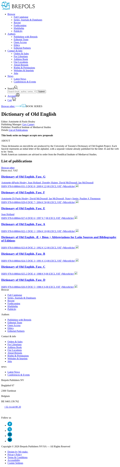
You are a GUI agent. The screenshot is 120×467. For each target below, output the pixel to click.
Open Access (20, 42)
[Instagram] (10, 435)
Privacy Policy (15, 454)
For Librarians (21, 56)
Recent (17, 22)
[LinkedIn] (10, 441)
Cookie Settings (15, 463)
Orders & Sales (21, 53)
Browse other (8, 106)
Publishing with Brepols (26, 36)
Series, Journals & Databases (28, 19)
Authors (11, 34)
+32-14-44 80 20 (12, 407)
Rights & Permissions (24, 67)
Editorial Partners (22, 48)
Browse (11, 14)
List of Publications (18, 130)
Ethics (17, 45)
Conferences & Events (25, 81)
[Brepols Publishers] (18, 9)
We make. (18, 451)
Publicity (18, 31)
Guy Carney (28, 124)
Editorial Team (21, 39)
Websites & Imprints (24, 70)
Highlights (19, 28)
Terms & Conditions (18, 457)
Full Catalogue (21, 17)
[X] (10, 430)
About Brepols (21, 64)
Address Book (21, 59)
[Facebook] (10, 425)
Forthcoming (20, 25)
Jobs (16, 73)
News (10, 76)
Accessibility (14, 460)
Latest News (20, 79)
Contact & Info (15, 50)
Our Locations (21, 62)
